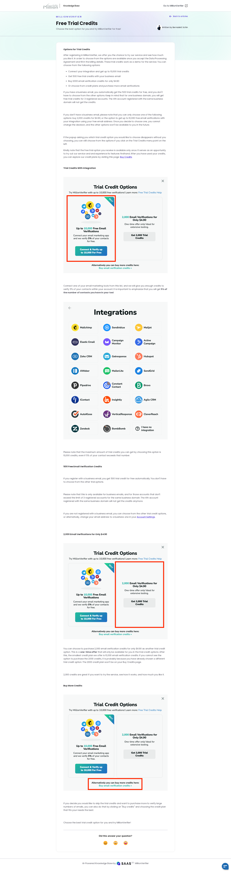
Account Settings (146, 516)
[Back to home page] (51, 6)
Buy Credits (126, 156)
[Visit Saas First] (125, 863)
